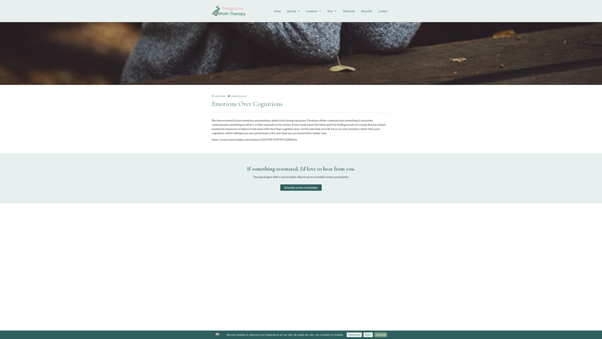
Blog (330, 11)
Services (291, 11)
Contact (382, 11)
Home (277, 11)
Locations (311, 11)
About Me (366, 11)
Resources (349, 11)
